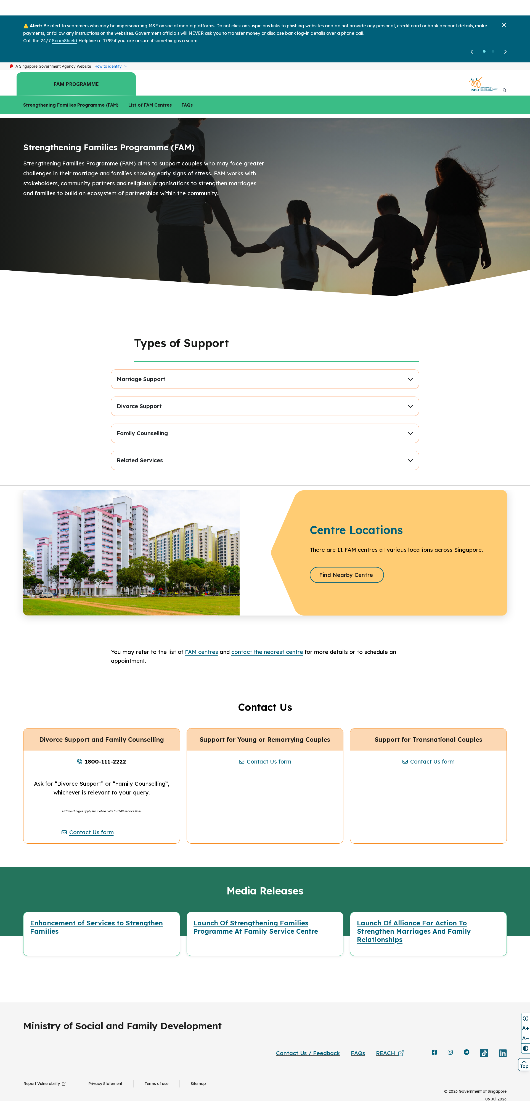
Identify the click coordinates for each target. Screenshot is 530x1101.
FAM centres (201, 651)
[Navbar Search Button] (504, 90)
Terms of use (156, 1083)
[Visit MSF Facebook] (434, 1052)
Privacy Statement (105, 1083)
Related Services (140, 460)
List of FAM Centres (150, 105)
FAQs (187, 105)
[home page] (483, 84)
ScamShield (64, 40)
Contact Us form (91, 832)
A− (525, 1038)
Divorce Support (139, 406)
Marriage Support (141, 379)
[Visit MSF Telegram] (466, 1052)
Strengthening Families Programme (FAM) (70, 105)
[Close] (504, 25)
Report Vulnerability (42, 1083)
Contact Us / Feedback (308, 1053)
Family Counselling (142, 433)
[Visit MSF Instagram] (450, 1052)
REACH (387, 1053)
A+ (525, 1028)
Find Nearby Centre (351, 574)
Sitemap (198, 1083)
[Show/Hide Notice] (525, 1018)
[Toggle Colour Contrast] (525, 1048)
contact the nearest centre (267, 651)
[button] (484, 51)
